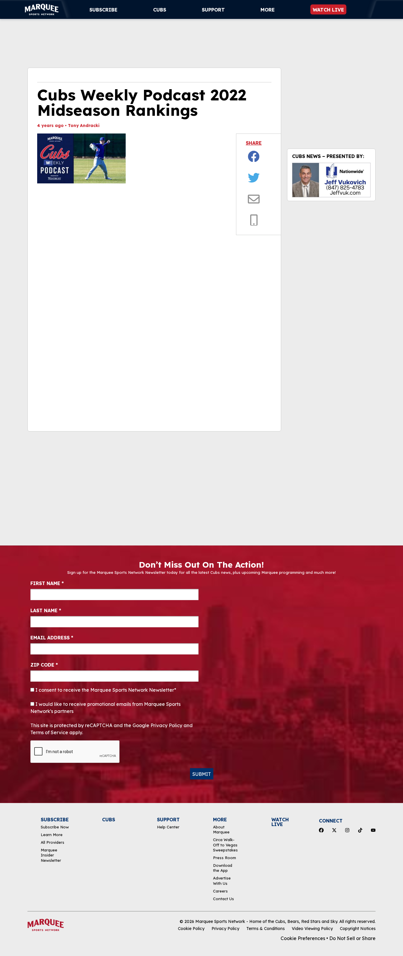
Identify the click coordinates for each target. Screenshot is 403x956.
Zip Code (44, 665)
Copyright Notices (358, 928)
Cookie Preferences (303, 938)
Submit (201, 774)
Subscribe (103, 10)
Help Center (168, 827)
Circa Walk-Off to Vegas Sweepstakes (225, 844)
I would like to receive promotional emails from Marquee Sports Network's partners (105, 707)
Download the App (222, 868)
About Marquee (221, 829)
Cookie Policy (191, 928)
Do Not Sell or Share (352, 938)
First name (47, 583)
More (268, 10)
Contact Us (223, 898)
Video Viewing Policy (312, 928)
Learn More (52, 834)
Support (213, 10)
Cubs (159, 10)
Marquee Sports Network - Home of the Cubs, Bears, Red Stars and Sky (266, 921)
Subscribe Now (55, 827)
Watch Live (328, 10)
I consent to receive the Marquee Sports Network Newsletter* (105, 690)
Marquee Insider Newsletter (51, 855)
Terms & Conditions (265, 928)
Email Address (51, 638)
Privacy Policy (225, 928)
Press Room (224, 857)
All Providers (52, 842)
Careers (220, 891)
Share (254, 143)
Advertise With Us (222, 880)
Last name (45, 610)
